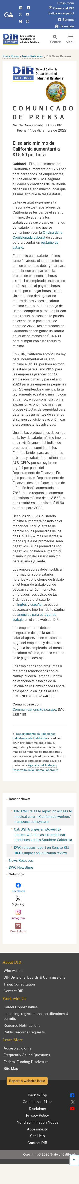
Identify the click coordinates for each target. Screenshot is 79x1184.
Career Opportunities (21, 1006)
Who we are (13, 970)
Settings (68, 19)
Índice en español (61, 13)
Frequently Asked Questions (27, 1054)
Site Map (11, 1068)
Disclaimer (37, 1108)
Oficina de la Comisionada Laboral (37, 235)
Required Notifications (22, 1025)
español (36, 604)
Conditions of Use (37, 1101)
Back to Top (37, 1094)
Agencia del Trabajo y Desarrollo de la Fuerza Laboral (35, 767)
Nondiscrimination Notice (37, 1122)
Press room (65, 3)
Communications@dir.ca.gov (34, 709)
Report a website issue (27, 1081)
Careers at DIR (63, 8)
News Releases (32, 56)
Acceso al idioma (17, 1048)
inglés (22, 604)
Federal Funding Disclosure (26, 1061)
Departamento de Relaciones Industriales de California (34, 735)
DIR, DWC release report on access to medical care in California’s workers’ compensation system (42, 816)
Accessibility (37, 1129)
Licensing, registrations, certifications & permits (36, 1016)
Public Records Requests (24, 1031)
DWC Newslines (21, 867)
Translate (66, 26)
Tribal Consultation (19, 984)
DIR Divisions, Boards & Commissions (35, 977)
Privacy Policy (37, 1115)
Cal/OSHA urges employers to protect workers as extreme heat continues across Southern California (42, 834)
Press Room (11, 56)
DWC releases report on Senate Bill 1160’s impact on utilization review (41, 850)
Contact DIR (14, 990)
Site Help (37, 1135)
